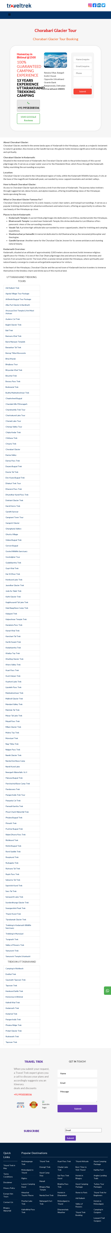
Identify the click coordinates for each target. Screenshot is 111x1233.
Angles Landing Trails (100, 1176)
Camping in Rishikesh (14, 968)
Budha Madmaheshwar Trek (17, 393)
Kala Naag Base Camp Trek (17, 608)
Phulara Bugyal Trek (14, 817)
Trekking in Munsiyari (14, 934)
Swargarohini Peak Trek (15, 908)
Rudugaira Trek (12, 863)
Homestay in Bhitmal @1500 (26, 55)
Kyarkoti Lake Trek (13, 681)
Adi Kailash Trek (12, 288)
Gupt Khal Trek (12, 568)
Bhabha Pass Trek (63, 1185)
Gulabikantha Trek (13, 562)
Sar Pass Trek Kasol (63, 1176)
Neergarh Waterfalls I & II (16, 772)
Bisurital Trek (11, 376)
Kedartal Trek (11, 1014)
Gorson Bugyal (12, 545)
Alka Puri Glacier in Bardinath (18, 305)
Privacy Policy (9, 1188)
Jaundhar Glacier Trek (15, 585)
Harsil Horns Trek (13, 506)
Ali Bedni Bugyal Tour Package (18, 299)
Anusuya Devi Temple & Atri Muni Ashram (20, 312)
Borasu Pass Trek (13, 381)
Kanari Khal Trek (12, 630)
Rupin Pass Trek (12, 874)
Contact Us (8, 1202)
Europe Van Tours (8, 1195)
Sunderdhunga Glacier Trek (17, 902)
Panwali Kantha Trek (14, 806)
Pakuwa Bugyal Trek (14, 778)
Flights (24, 1178)
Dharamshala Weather (63, 1210)
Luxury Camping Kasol (28, 1185)
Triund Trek (44, 1161)
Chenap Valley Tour (14, 427)
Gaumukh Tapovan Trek (16, 980)
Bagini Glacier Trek (13, 325)
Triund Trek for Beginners (100, 1193)
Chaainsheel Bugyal (14, 398)
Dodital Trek (11, 974)
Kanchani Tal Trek (13, 636)
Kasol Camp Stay (45, 1174)
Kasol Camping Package (82, 1185)
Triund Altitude (82, 1161)
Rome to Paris (81, 1192)
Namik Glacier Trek (13, 755)
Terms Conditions (8, 1175)
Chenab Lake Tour (13, 421)
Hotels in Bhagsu (79, 1176)
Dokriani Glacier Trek (14, 500)
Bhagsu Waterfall (7, 1209)
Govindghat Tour (13, 557)
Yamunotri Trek (12, 950)
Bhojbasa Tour (12, 364)
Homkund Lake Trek (14, 579)
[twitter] (103, 5)
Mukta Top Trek (12, 732)
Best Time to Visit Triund (81, 1168)
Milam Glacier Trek (13, 727)
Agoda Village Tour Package (17, 293)
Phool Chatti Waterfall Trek (17, 812)
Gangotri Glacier (12, 523)
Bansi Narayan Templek (15, 342)
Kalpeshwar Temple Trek (16, 619)
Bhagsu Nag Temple (45, 1188)
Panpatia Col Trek (13, 800)
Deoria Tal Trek (12, 472)
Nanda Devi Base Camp (15, 761)
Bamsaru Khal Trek (13, 336)
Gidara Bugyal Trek (14, 540)
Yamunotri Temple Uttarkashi (18, 956)
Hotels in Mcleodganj (98, 1202)
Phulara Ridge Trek (14, 1025)
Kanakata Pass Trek (14, 625)
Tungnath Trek (12, 939)
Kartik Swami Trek (13, 642)
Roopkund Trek (12, 857)
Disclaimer (7, 1182)
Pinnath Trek (11, 823)
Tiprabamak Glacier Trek (16, 919)
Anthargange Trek (27, 1162)
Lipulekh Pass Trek (13, 687)
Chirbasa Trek (11, 438)
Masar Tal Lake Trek (14, 715)
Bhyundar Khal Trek (14, 370)
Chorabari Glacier (13, 449)
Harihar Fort (99, 1170)
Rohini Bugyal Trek (13, 846)
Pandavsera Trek (13, 789)
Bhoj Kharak (11, 359)
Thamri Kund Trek (13, 914)
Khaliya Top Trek (13, 653)
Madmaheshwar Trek (14, 693)
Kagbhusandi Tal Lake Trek (17, 602)
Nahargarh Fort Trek (46, 1202)
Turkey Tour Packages (99, 1185)
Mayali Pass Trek (13, 721)
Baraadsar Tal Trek (13, 347)
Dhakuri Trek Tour (13, 483)
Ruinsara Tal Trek (13, 868)
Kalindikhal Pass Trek (28, 1210)
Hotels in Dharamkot (62, 1193)
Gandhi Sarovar (12, 511)
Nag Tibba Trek (12, 744)
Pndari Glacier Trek (14, 1031)
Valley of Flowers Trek (15, 945)
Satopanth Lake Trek (14, 897)
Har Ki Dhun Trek (13, 574)
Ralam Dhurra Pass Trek (16, 834)
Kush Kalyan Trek (13, 676)
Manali (42, 1181)
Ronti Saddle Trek (13, 851)
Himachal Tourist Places (27, 1193)
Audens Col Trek (13, 319)
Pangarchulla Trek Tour (15, 795)
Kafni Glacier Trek (13, 596)
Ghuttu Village (12, 534)
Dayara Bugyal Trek (14, 466)
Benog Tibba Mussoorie (16, 353)
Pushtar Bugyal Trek (14, 829)
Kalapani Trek (11, 613)
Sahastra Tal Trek (13, 880)
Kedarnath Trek (12, 1008)
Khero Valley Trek (13, 664)
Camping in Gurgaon (98, 1210)
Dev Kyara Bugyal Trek (15, 478)
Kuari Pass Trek (12, 670)
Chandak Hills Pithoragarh (16, 404)
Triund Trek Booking (80, 1213)
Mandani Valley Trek (14, 704)
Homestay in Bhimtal (14, 997)
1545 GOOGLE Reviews (28, 118)
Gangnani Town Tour (14, 517)
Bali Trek (9, 330)
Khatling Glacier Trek (14, 659)
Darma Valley (11, 455)
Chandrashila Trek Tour (15, 410)
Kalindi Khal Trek (13, 1002)
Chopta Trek (11, 444)
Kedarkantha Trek (13, 647)
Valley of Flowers (79, 1205)
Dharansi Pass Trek (14, 489)
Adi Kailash (80, 1198)
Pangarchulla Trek (13, 1019)
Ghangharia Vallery (13, 528)
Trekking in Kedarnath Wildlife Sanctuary (18, 926)
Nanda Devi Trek (46, 1195)
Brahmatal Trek (12, 387)
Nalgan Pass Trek (13, 749)
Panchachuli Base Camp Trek (18, 783)
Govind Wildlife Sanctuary (16, 551)
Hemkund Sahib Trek (14, 991)
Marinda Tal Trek (12, 710)
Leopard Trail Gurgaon (99, 1219)
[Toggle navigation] (9, 15)
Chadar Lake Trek (63, 1168)
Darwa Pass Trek (13, 461)
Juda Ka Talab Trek (13, 591)
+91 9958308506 (23, 1094)
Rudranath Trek (12, 1036)
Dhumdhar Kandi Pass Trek (17, 494)
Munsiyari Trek (12, 738)
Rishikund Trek (12, 840)
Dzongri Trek (45, 1167)
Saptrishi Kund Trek (14, 885)
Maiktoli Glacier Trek (14, 698)
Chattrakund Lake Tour (15, 415)
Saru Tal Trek (11, 891)
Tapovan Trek (11, 985)
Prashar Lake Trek (26, 1202)
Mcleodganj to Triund (27, 1171)
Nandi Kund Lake (13, 766)
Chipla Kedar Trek (13, 432)
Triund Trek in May (9, 1166)
